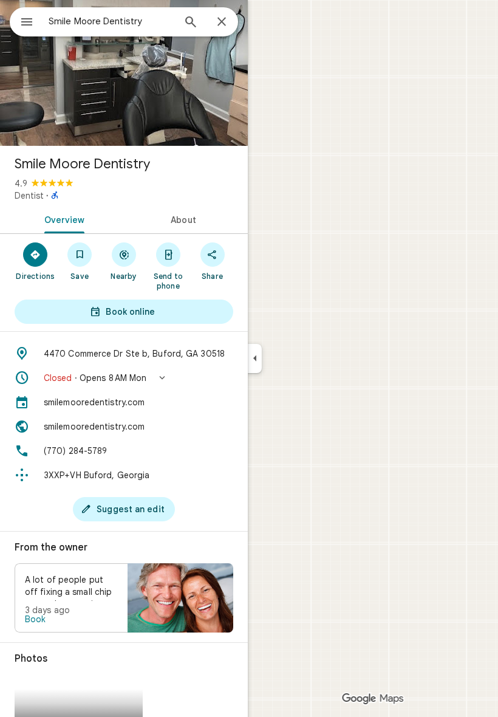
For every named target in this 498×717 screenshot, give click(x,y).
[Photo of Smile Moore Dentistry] (124, 73)
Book (35, 619)
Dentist (29, 195)
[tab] (61, 218)
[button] (124, 378)
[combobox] (111, 21)
